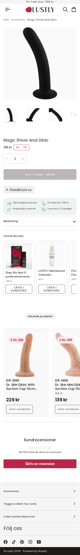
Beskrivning (11, 221)
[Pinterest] (22, 542)
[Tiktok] (14, 542)
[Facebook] (6, 542)
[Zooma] (12, 91)
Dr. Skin (12, 381)
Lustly (9, 551)
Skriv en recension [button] (40, 463)
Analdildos (18, 19)
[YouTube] (39, 542)
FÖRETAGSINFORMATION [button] (19, 516)
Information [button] (11, 491)
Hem (6, 19)
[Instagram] (30, 542)
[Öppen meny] (10, 9)
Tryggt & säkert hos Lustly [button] (20, 504)
